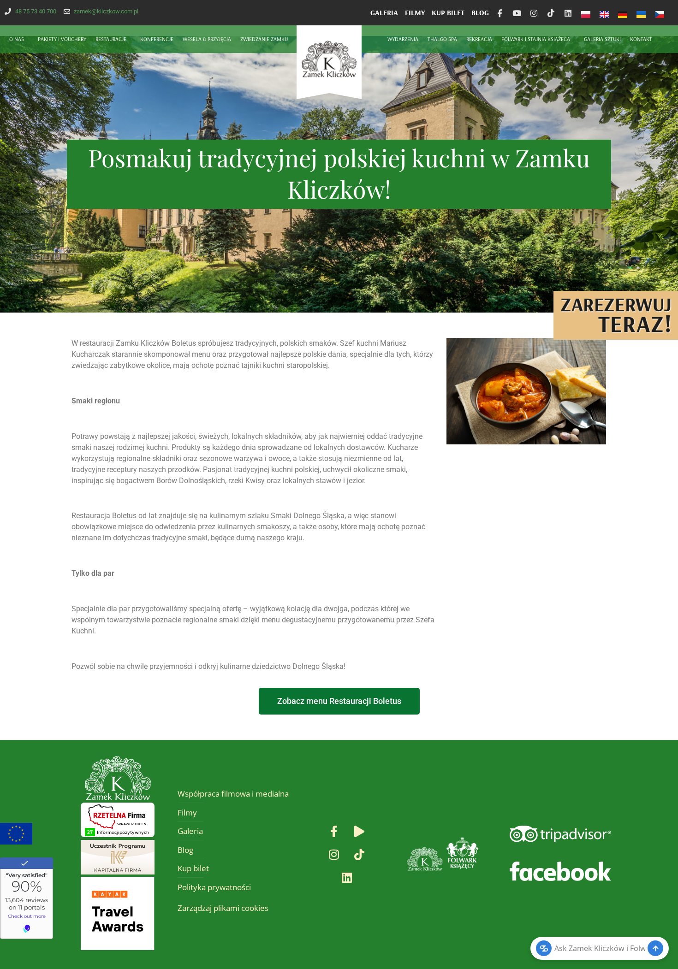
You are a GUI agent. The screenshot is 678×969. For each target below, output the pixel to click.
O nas (16, 38)
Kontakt (641, 38)
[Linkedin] (568, 13)
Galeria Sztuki (602, 38)
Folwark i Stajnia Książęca (535, 38)
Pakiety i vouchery (62, 38)
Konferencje (156, 38)
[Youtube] (517, 13)
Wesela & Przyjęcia (207, 38)
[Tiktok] (551, 13)
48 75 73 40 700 (35, 11)
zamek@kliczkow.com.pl (106, 11)
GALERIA (384, 12)
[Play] (359, 831)
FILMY (415, 12)
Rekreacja (479, 38)
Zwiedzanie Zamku (264, 38)
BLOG (480, 12)
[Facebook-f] (500, 13)
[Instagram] (534, 13)
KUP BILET (448, 12)
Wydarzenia (402, 38)
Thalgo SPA (442, 38)
